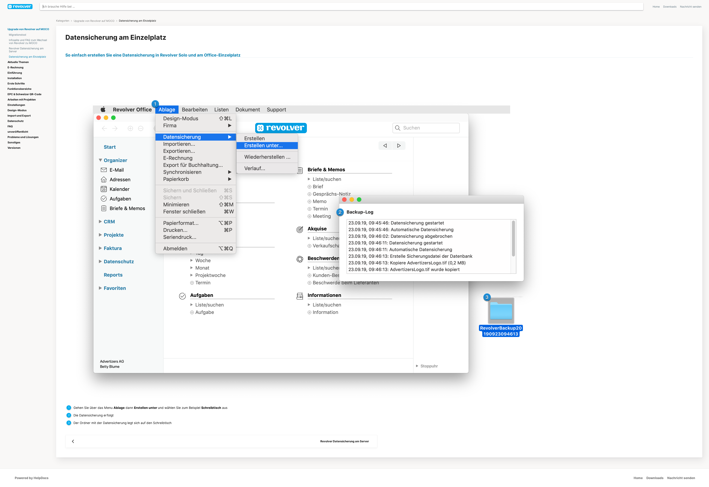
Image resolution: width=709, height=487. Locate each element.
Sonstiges (14, 142)
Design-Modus (17, 110)
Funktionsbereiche (19, 88)
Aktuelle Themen (18, 62)
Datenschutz (16, 121)
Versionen (14, 147)
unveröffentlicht (18, 131)
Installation (15, 78)
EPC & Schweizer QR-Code (24, 94)
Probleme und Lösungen (23, 137)
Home (656, 6)
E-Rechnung (15, 67)
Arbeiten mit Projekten (22, 99)
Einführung (15, 72)
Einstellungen (16, 104)
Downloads (670, 6)
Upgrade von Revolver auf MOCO (28, 29)
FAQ (10, 126)
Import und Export (19, 115)
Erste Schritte (16, 83)
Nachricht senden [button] (690, 6)
